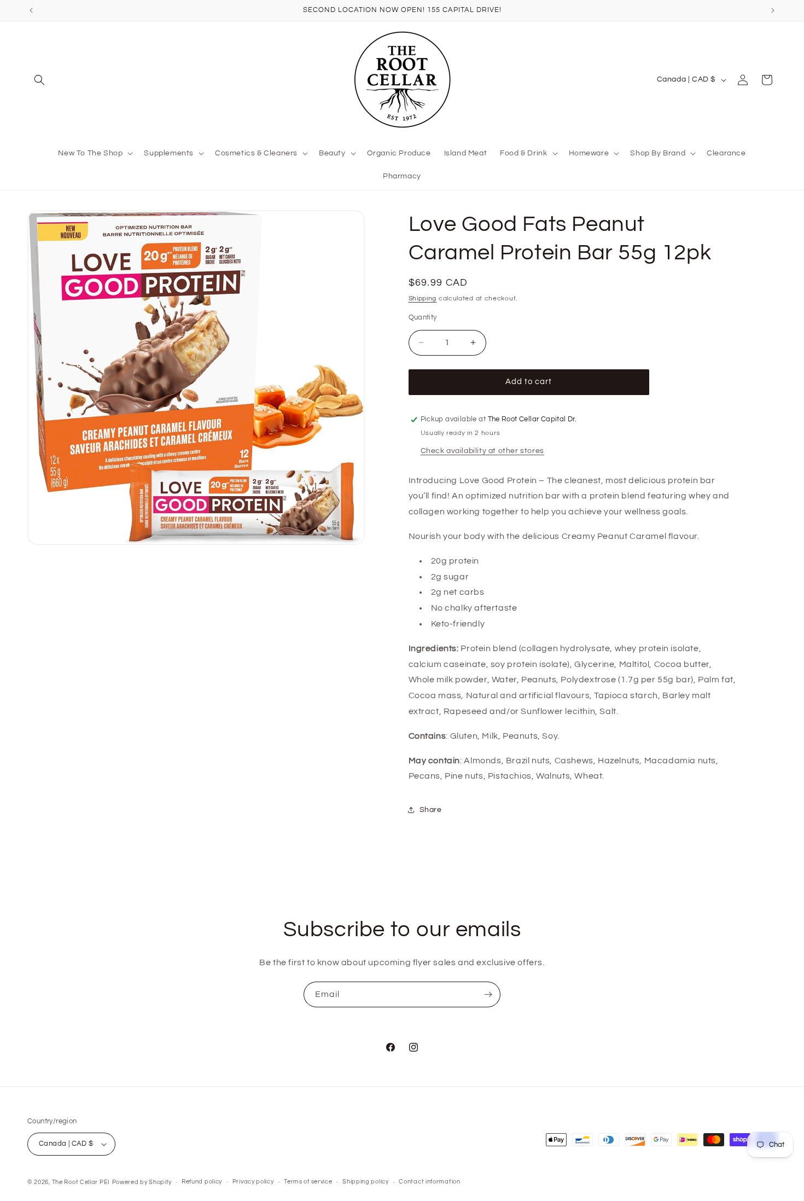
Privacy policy (253, 1182)
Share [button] (431, 810)
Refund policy (202, 1182)
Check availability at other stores (482, 451)
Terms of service (308, 1182)
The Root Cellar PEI (81, 1182)
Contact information (429, 1182)
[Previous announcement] (31, 10)
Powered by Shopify (142, 1182)
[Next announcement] (773, 10)
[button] (39, 80)
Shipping (423, 298)
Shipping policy (365, 1182)
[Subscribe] (488, 994)
